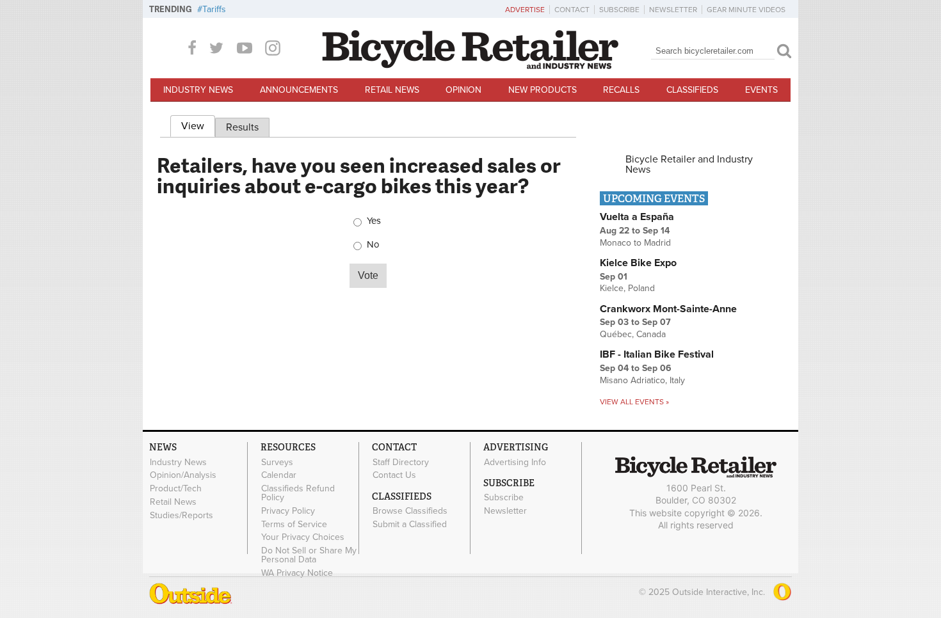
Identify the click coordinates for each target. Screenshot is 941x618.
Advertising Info (515, 462)
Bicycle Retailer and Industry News (689, 164)
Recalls (621, 89)
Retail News (392, 89)
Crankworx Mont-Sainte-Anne (668, 309)
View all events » (634, 401)
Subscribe (619, 9)
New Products (542, 89)
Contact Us (394, 475)
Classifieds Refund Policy (298, 493)
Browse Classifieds (410, 511)
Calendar (278, 475)
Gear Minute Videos (746, 9)
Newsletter (673, 9)
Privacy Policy (288, 510)
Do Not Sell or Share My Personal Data (309, 555)
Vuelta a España (637, 216)
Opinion (463, 89)
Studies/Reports (181, 515)
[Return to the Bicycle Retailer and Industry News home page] (470, 65)
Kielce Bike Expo (638, 263)
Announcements (299, 89)
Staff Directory (401, 462)
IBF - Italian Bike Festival (657, 354)
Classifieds (692, 89)
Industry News (198, 89)
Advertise (525, 9)
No (373, 245)
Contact (572, 9)
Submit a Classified (410, 524)
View (198, 126)
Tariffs (214, 9)
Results (242, 127)
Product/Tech (176, 489)
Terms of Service (294, 524)
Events (761, 89)
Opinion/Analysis (183, 475)
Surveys (277, 462)
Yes (374, 221)
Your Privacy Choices (302, 537)
